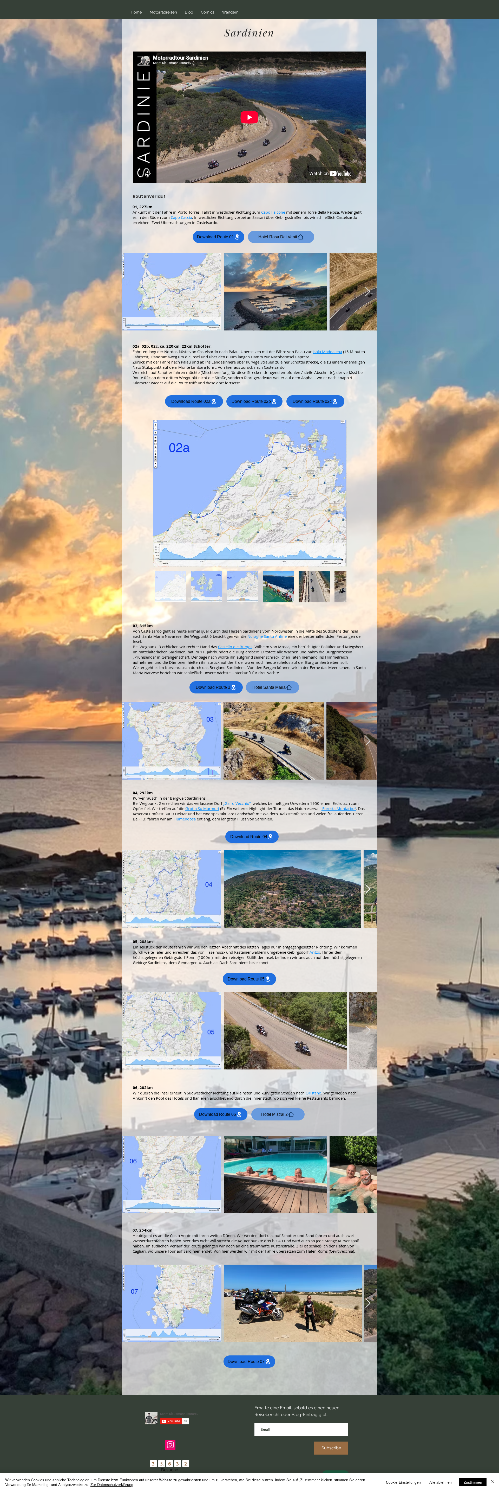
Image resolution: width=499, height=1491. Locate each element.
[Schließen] (493, 1482)
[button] (163, 12)
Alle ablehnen (440, 1482)
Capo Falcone (273, 212)
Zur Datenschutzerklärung (111, 1484)
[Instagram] (170, 1445)
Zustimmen (473, 1482)
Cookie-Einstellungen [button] (403, 1482)
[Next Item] (368, 292)
